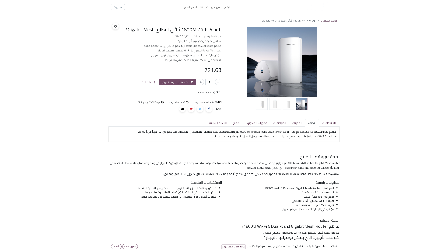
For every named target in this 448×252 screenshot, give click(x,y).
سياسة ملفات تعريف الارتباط (233, 247)
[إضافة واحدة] (201, 82)
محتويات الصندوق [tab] (257, 122)
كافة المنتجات (328, 20)
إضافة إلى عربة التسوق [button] (175, 82)
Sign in (118, 7)
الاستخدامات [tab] (329, 122)
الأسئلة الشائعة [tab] (218, 122)
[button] (328, 61)
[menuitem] (226, 7)
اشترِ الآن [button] (147, 82)
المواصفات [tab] (279, 122)
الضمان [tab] (237, 122)
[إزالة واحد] (218, 82)
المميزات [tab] (297, 122)
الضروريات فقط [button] (130, 246)
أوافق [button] (116, 246)
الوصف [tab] (312, 122)
